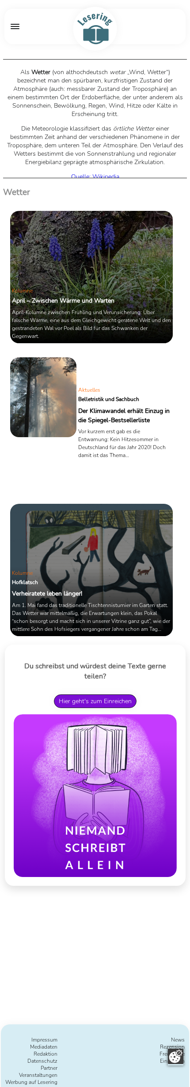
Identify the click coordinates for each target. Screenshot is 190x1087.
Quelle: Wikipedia (95, 176)
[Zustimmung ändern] (175, 1056)
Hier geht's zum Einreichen (95, 701)
